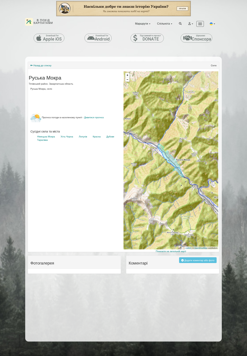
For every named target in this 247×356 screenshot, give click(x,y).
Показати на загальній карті (171, 251)
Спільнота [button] (164, 23)
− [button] (127, 79)
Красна (97, 136)
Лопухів (83, 136)
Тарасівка (42, 139)
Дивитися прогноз (94, 117)
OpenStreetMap (200, 248)
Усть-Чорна (67, 136)
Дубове (110, 136)
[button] (212, 23)
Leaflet (188, 248)
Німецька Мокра (46, 136)
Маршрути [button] (142, 23)
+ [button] (127, 75)
